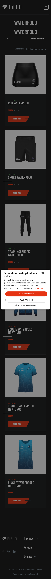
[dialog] (25, 289)
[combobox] (42, 273)
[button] (25, 305)
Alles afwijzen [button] (26, 300)
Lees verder (41, 288)
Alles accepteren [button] (26, 294)
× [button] (46, 273)
